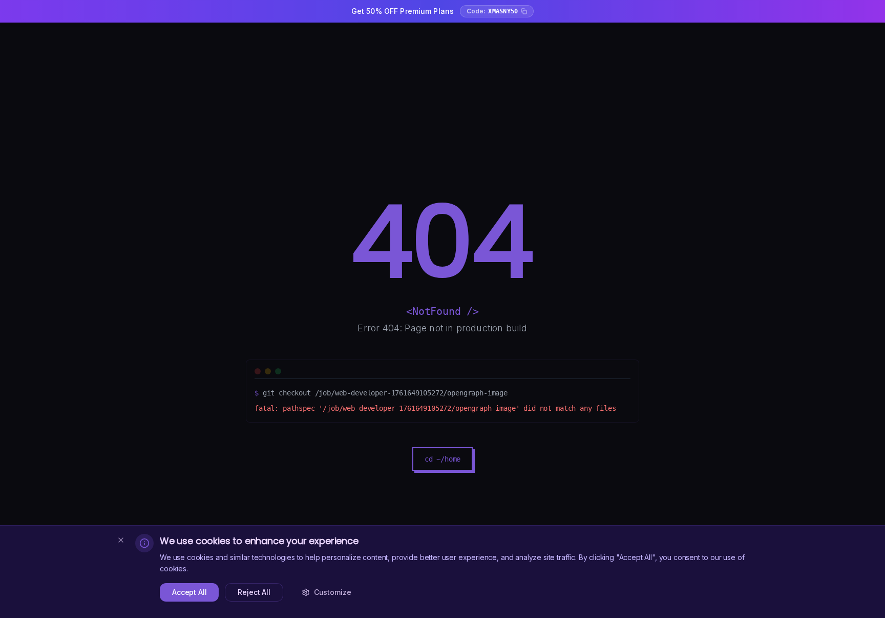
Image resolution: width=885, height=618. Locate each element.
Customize (332, 592)
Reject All (254, 592)
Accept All (189, 592)
